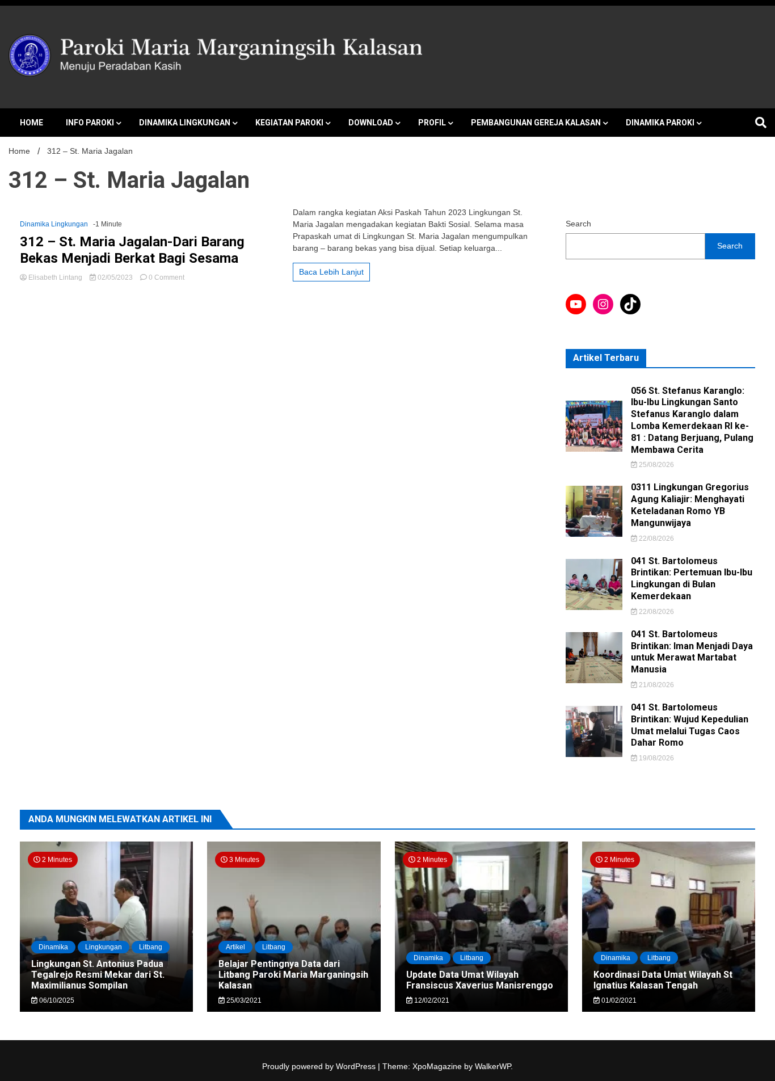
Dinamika (53, 947)
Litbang (150, 947)
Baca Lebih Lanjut (331, 271)
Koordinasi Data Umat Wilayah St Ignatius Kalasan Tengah (662, 980)
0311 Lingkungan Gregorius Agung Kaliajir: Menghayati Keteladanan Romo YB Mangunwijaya (690, 505)
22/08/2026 (655, 538)
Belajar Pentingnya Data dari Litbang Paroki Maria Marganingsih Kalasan (293, 974)
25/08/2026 (655, 465)
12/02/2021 (430, 1000)
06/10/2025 (55, 1000)
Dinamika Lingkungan (184, 122)
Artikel (235, 947)
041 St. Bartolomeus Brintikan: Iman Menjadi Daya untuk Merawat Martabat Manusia (692, 652)
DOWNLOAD (370, 122)
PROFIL (432, 122)
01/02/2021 (618, 1000)
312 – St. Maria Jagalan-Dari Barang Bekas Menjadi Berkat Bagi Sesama (132, 250)
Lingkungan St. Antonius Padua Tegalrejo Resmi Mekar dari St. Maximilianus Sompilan (98, 974)
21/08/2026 (655, 685)
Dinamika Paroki (660, 122)
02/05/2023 (115, 277)
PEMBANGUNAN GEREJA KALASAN (536, 122)
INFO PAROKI (90, 122)
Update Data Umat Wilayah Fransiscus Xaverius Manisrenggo (479, 980)
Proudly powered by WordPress (320, 1066)
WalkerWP (493, 1066)
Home (31, 122)
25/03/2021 (243, 1000)
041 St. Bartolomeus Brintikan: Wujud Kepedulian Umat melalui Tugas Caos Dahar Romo (689, 725)
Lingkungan (103, 947)
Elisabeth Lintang (55, 277)
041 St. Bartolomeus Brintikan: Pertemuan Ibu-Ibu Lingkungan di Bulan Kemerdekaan (691, 579)
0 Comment (166, 277)
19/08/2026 (655, 758)
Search (578, 223)
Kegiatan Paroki (289, 122)
